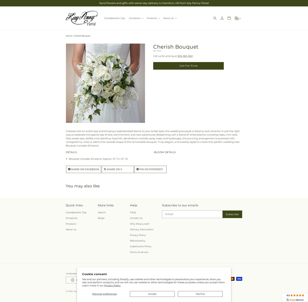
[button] (136, 18)
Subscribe (232, 214)
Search (102, 212)
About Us (71, 229)
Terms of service (139, 252)
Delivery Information (141, 229)
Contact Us (136, 218)
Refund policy (137, 240)
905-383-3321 (185, 56)
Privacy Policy (112, 285)
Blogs (101, 218)
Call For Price (189, 65)
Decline (200, 293)
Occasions (71, 218)
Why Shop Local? (140, 223)
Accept (152, 293)
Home (69, 36)
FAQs (133, 212)
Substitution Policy (140, 246)
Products (71, 223)
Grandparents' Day (76, 212)
